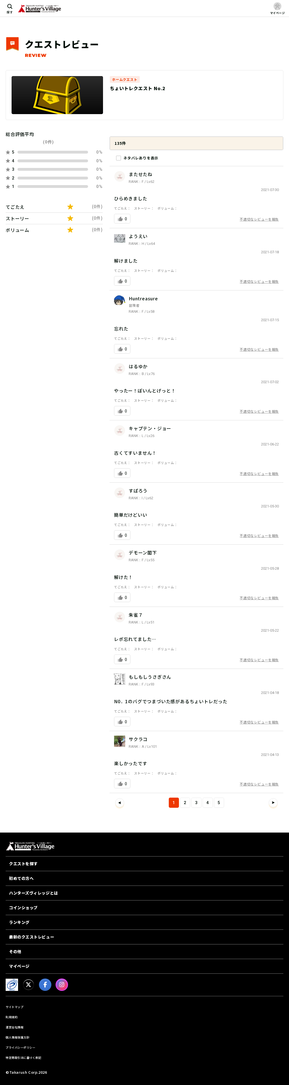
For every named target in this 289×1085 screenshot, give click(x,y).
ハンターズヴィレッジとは (33, 893)
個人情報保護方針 (17, 1037)
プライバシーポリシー (20, 1047)
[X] (28, 985)
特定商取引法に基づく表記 (23, 1057)
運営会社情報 (14, 1027)
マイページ (19, 966)
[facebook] (45, 985)
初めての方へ (21, 878)
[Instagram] (62, 985)
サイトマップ (14, 1007)
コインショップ (23, 907)
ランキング (19, 922)
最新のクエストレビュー (31, 937)
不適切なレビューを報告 (259, 219)
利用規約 (11, 1017)
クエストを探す (23, 863)
